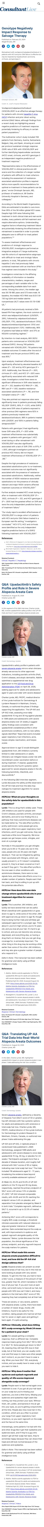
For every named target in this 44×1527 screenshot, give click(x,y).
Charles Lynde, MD (8, 598)
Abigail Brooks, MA (8, 42)
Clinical (4, 561)
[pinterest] (18, 46)
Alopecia (5, 1012)
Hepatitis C (12, 561)
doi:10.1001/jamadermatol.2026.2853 (23, 1475)
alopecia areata (14, 1115)
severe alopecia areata (11, 668)
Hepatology (22, 561)
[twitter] (8, 46)
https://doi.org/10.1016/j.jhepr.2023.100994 (25, 546)
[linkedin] (13, 46)
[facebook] (3, 46)
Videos (18, 1504)
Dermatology (20, 1012)
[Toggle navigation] (3, 3)
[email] (23, 46)
